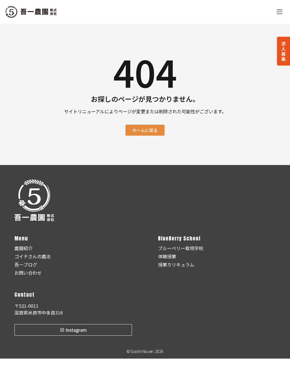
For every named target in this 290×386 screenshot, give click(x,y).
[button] (279, 12)
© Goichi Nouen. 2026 (145, 351)
